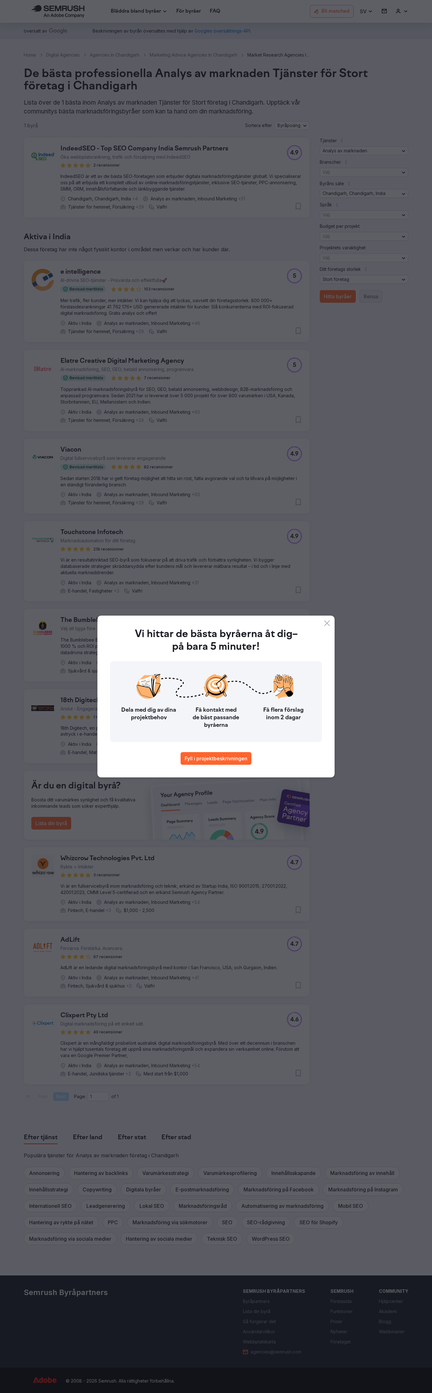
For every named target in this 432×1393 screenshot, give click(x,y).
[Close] (327, 623)
